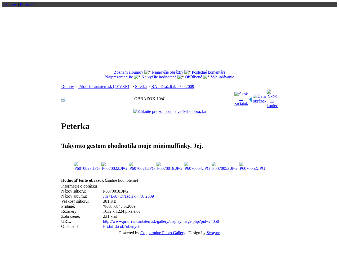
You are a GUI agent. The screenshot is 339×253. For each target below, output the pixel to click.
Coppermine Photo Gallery (162, 232)
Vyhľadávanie (222, 77)
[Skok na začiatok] (241, 97)
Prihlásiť (27, 4)
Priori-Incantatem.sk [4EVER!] (104, 86)
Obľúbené (193, 77)
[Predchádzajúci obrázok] (250, 98)
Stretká (141, 86)
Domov (10, 4)
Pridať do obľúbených (121, 226)
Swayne (213, 232)
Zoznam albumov (128, 72)
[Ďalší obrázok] (259, 97)
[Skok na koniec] (272, 97)
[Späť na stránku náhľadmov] (63, 98)
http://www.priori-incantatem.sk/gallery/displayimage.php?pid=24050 (161, 221)
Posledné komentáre (208, 72)
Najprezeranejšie (119, 77)
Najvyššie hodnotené (158, 77)
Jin (105, 196)
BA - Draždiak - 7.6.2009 (172, 86)
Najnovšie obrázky (167, 72)
